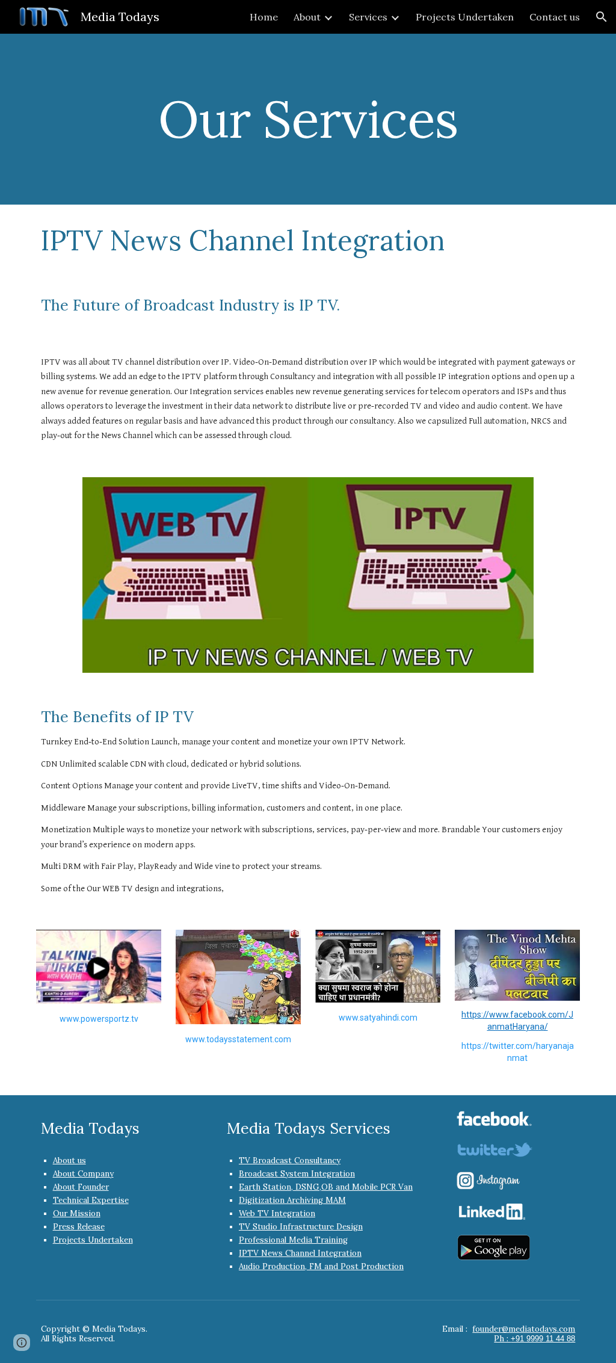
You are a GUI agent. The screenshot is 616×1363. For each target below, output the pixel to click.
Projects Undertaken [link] (465, 17)
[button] (601, 16)
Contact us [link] (554, 17)
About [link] (307, 17)
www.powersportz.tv (99, 1019)
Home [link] (264, 17)
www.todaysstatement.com (238, 1039)
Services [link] (368, 17)
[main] (308, 118)
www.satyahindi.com (378, 1017)
